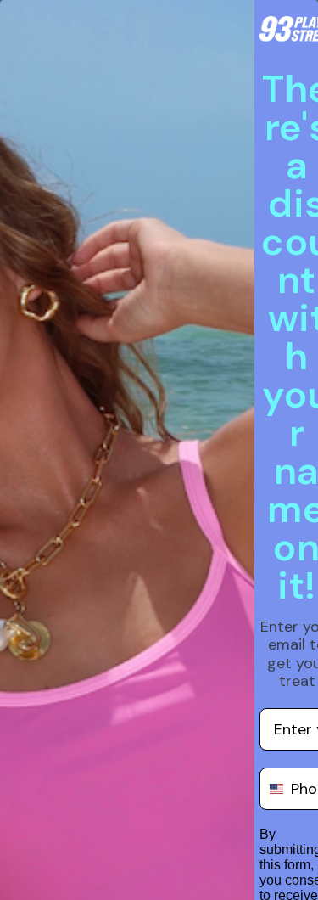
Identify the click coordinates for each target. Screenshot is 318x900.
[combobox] (271, 788)
